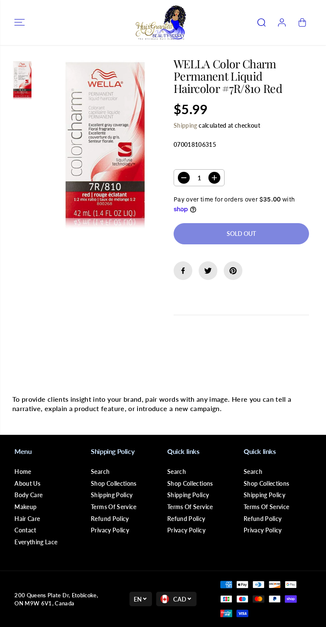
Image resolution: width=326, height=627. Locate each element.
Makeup (25, 506)
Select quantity (201, 161)
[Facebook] (183, 270)
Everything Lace (35, 542)
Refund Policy (110, 518)
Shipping (185, 125)
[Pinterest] (233, 270)
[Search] (261, 22)
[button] (19, 22)
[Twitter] (208, 270)
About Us (27, 483)
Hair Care (27, 518)
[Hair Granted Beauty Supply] (160, 22)
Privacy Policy (110, 530)
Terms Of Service (114, 506)
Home (22, 471)
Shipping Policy (111, 494)
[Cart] (302, 22)
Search (100, 471)
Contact (25, 530)
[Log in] (282, 22)
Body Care (28, 494)
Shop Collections (114, 483)
